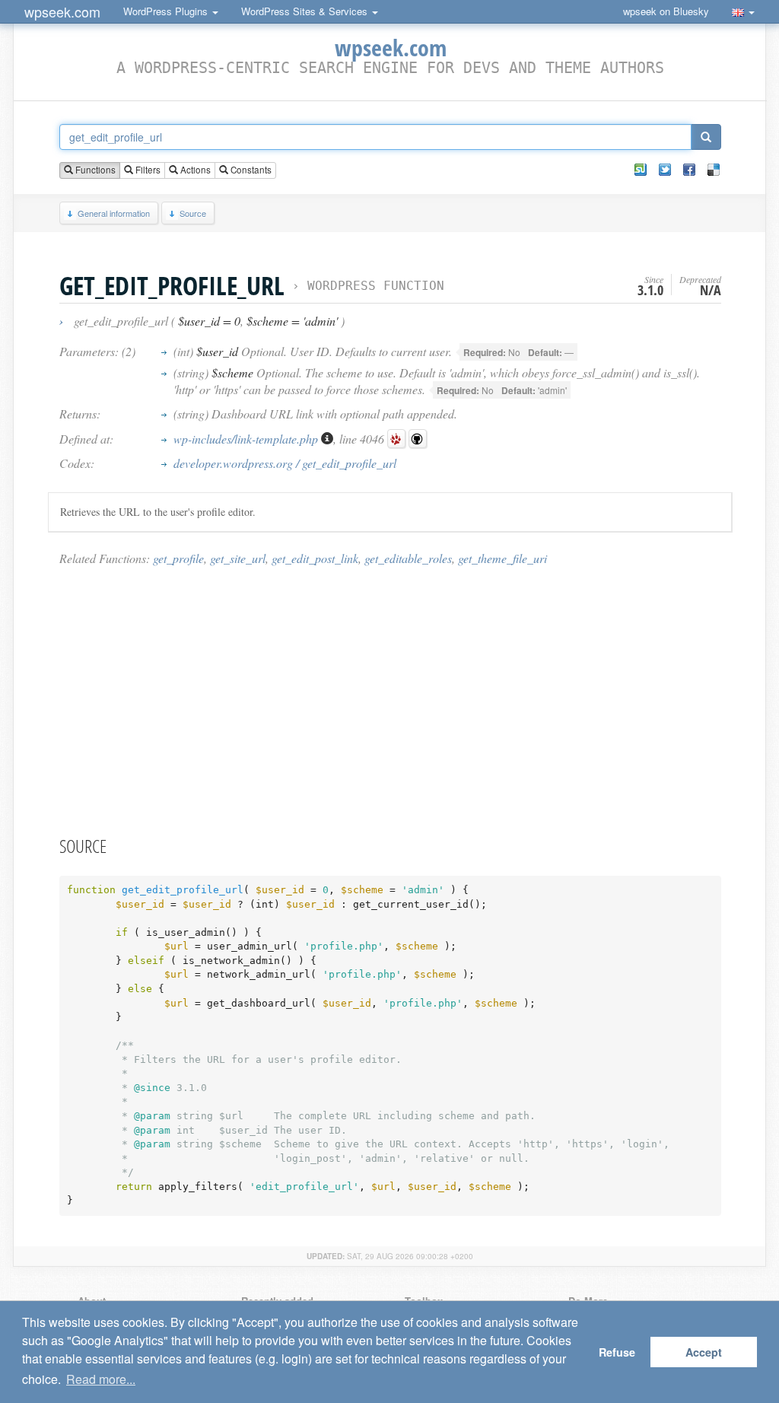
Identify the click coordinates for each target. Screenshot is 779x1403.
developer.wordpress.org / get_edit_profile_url (284, 463)
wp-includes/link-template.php (247, 439)
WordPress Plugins (167, 11)
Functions (94, 170)
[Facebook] (689, 170)
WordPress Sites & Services (305, 11)
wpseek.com (62, 11)
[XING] (640, 170)
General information (114, 213)
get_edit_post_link (315, 558)
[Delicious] (713, 170)
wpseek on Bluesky (666, 11)
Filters (147, 170)
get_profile (178, 558)
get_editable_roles (408, 558)
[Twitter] (665, 170)
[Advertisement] (390, 699)
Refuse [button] (617, 1352)
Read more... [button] (100, 1379)
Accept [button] (703, 1352)
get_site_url (237, 558)
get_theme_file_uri (502, 558)
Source (193, 213)
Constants (250, 170)
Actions (194, 170)
